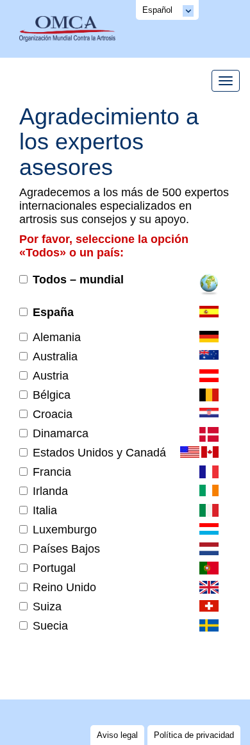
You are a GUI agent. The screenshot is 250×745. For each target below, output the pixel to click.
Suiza (47, 606)
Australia (55, 356)
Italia (45, 510)
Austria (51, 375)
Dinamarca (60, 433)
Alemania (57, 337)
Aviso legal (117, 735)
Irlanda (50, 491)
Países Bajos (66, 548)
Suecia (50, 625)
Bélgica (52, 395)
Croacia (52, 414)
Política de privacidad (194, 735)
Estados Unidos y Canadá (99, 452)
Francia (52, 471)
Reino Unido (64, 587)
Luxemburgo (65, 529)
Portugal (54, 568)
